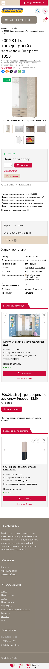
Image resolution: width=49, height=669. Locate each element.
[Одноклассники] (7, 71)
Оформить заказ (9, 570)
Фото (3, 620)
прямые (28, 289)
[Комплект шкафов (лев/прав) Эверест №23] (24, 325)
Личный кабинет (8, 574)
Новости (5, 616)
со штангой (39, 197)
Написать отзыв (11, 409)
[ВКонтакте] (3, 71)
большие (29, 292)
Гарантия (5, 613)
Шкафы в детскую (9, 63)
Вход (28, 3)
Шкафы (14, 60)
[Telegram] (23, 71)
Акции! (4, 591)
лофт (27, 206)
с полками (29, 197)
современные (36, 206)
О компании (6, 605)
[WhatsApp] (19, 71)
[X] (11, 71)
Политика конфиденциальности (15, 609)
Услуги (4, 598)
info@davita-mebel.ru (10, 645)
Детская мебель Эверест (29, 60)
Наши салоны (7, 595)
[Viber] (15, 71)
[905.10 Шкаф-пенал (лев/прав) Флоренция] (24, 450)
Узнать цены (12, 176)
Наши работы (7, 602)
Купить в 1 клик (10, 170)
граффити (29, 203)
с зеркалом (39, 203)
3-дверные (37, 289)
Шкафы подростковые (19, 65)
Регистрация (38, 3)
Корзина (5, 567)
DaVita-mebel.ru (8, 533)
